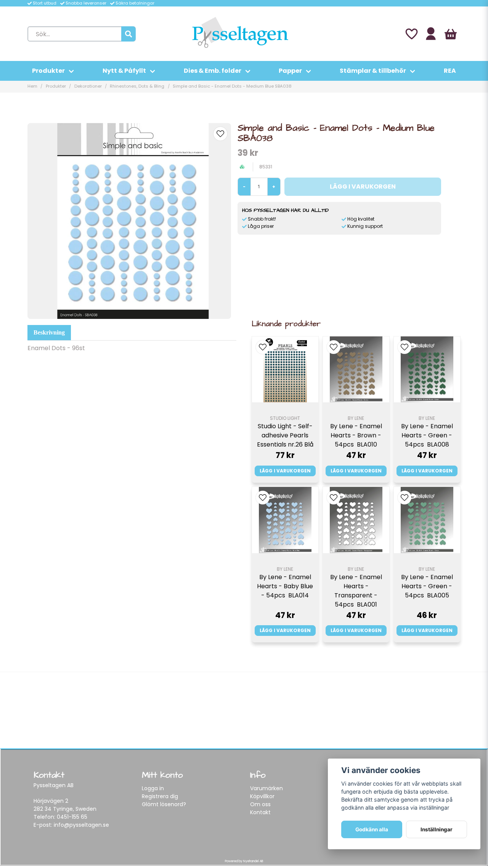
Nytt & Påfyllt (124, 70)
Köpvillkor (262, 796)
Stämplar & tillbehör (373, 70)
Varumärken (266, 788)
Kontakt (260, 812)
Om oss (260, 804)
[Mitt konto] (431, 34)
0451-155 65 (72, 817)
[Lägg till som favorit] (411, 34)
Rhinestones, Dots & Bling (137, 86)
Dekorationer (88, 86)
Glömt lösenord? (164, 804)
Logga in (153, 788)
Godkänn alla (371, 829)
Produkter (48, 70)
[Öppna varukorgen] (451, 34)
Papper (290, 70)
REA (450, 70)
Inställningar (437, 829)
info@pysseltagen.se (81, 825)
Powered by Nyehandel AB (244, 861)
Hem (32, 86)
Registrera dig (160, 796)
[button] (220, 134)
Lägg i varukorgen (285, 470)
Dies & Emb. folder (212, 70)
